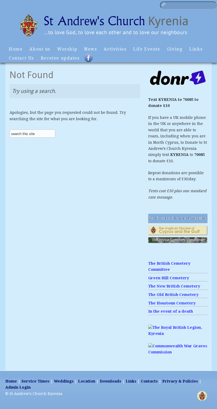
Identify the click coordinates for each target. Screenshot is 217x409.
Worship (67, 49)
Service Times (35, 381)
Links (195, 49)
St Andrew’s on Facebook (92, 60)
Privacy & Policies (180, 381)
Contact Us (21, 58)
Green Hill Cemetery (168, 278)
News (90, 49)
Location (86, 381)
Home (15, 49)
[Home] (108, 37)
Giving (175, 49)
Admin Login (18, 387)
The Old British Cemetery (173, 295)
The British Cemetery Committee (169, 266)
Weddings (64, 381)
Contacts (149, 381)
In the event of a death (170, 311)
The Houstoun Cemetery (172, 303)
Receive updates (60, 58)
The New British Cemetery (174, 286)
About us (39, 49)
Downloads (110, 381)
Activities (115, 49)
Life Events (146, 49)
